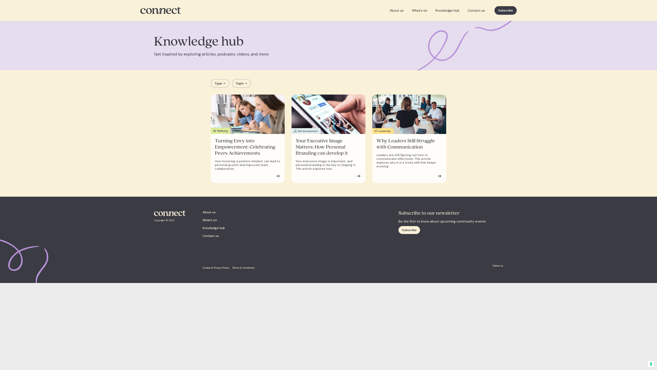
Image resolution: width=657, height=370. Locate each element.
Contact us (476, 10)
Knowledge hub (447, 10)
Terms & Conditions (243, 267)
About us (397, 10)
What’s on (419, 10)
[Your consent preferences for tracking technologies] (651, 364)
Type (218, 83)
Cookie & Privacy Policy (216, 267)
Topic (240, 83)
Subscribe (505, 10)
